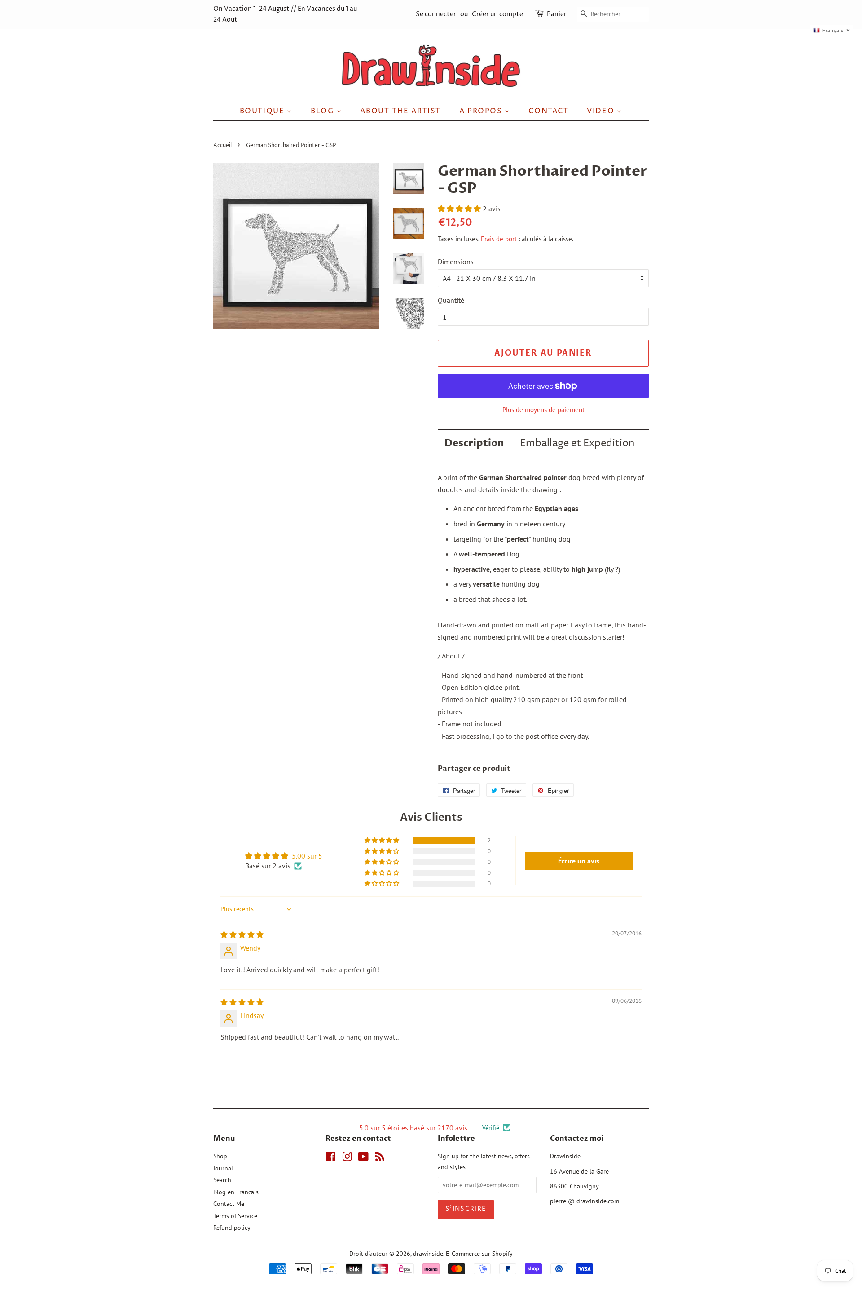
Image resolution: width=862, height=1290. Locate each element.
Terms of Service (235, 1216)
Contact (548, 111)
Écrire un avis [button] (578, 860)
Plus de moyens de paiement (543, 409)
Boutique (263, 111)
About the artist (400, 111)
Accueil (222, 145)
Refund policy (232, 1227)
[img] (242, 934)
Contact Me (228, 1204)
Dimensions (456, 261)
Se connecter (436, 14)
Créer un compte (497, 14)
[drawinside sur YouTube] (363, 1158)
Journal (223, 1168)
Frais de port (499, 239)
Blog (323, 111)
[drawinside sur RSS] (380, 1158)
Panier (557, 14)
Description (474, 443)
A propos (482, 111)
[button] (460, 208)
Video (602, 111)
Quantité (451, 300)
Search (222, 1180)
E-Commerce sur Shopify (479, 1254)
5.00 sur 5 (307, 855)
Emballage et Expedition (577, 443)
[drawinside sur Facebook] (330, 1158)
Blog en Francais (236, 1192)
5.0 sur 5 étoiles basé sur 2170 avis (413, 1127)
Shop (220, 1156)
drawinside (428, 1254)
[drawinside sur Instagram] (347, 1158)
